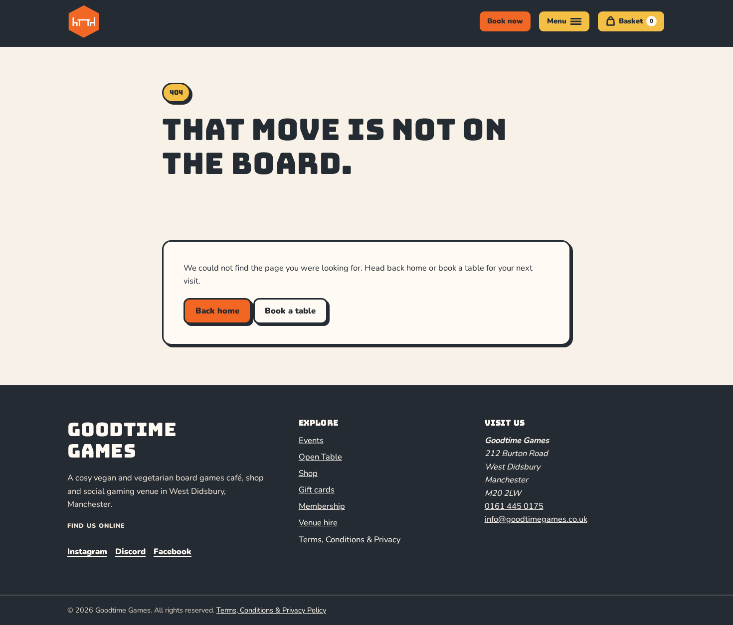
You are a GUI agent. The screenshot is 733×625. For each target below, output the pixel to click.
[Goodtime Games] (104, 21)
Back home (217, 310)
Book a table (290, 310)
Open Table (320, 457)
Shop (308, 473)
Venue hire (318, 522)
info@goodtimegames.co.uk (536, 519)
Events (311, 440)
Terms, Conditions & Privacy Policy (271, 610)
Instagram (87, 551)
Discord (130, 551)
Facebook (172, 551)
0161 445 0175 (514, 506)
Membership (322, 506)
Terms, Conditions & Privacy (349, 539)
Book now (505, 21)
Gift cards (317, 489)
